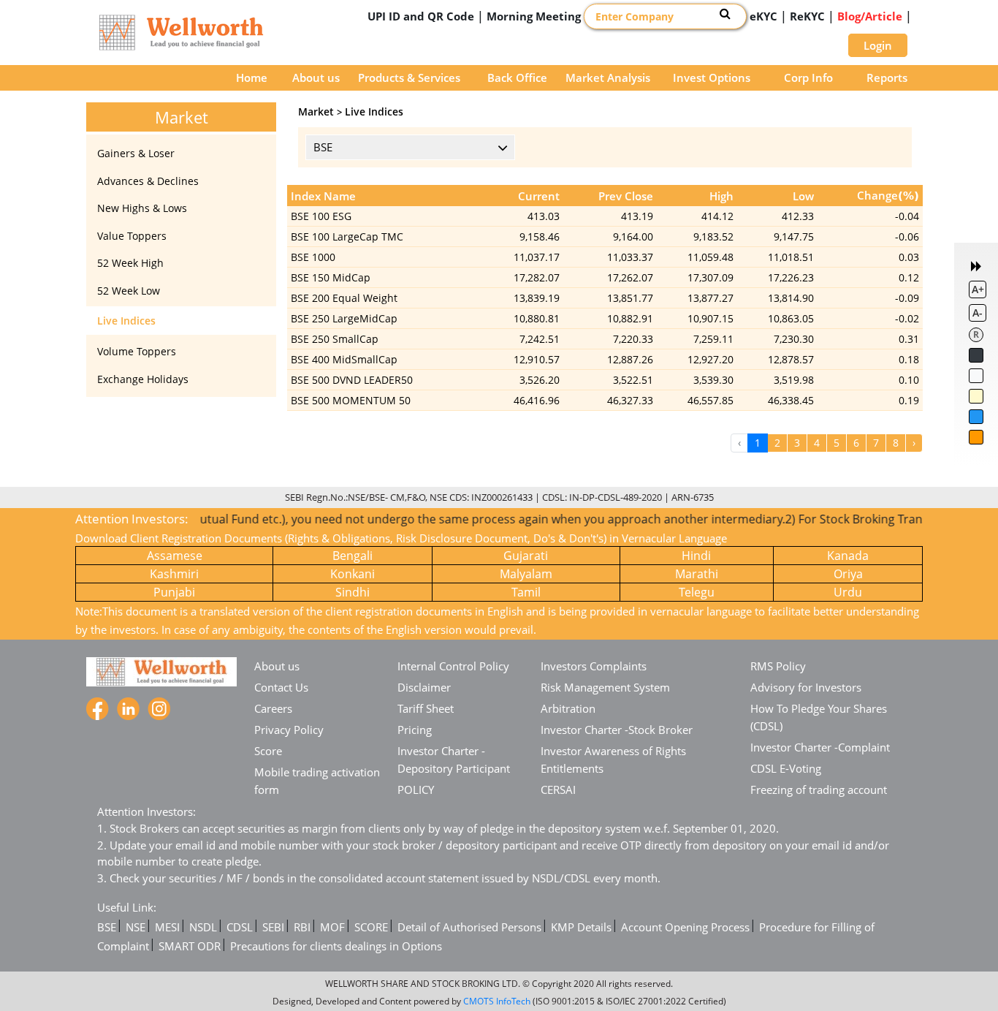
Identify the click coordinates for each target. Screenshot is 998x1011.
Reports (886, 77)
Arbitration (568, 708)
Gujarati (525, 556)
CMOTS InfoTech (496, 1001)
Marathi (696, 574)
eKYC (763, 16)
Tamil (526, 592)
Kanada (848, 556)
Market (316, 111)
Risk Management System (605, 687)
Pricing (414, 729)
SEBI (273, 927)
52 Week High (130, 263)
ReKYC (807, 16)
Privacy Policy (289, 729)
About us (316, 77)
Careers (273, 708)
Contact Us (281, 687)
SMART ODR (190, 946)
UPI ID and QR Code (420, 16)
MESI (167, 927)
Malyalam (526, 574)
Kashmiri (174, 574)
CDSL (239, 927)
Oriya (848, 574)
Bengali (352, 556)
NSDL (203, 927)
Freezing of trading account (818, 789)
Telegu (697, 592)
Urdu (848, 592)
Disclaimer (424, 687)
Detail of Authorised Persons (469, 927)
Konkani (352, 574)
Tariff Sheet (425, 708)
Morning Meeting (534, 16)
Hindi (696, 556)
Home (251, 77)
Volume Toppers (136, 351)
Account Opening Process (685, 927)
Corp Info (808, 77)
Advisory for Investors (805, 687)
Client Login (788, 41)
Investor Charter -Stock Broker (617, 729)
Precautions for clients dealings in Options (336, 946)
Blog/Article (869, 16)
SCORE (371, 927)
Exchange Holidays (142, 379)
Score (268, 750)
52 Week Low (128, 291)
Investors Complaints (594, 666)
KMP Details (581, 927)
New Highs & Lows (142, 208)
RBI (302, 927)
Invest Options (711, 77)
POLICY (415, 789)
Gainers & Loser (136, 153)
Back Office (517, 77)
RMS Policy (778, 666)
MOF (332, 927)
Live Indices (126, 320)
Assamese (174, 556)
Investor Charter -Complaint (820, 747)
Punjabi (174, 592)
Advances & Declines (148, 181)
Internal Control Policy (453, 666)
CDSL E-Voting (785, 768)
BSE (106, 927)
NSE (135, 927)
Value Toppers (132, 236)
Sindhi (352, 592)
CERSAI (558, 789)
